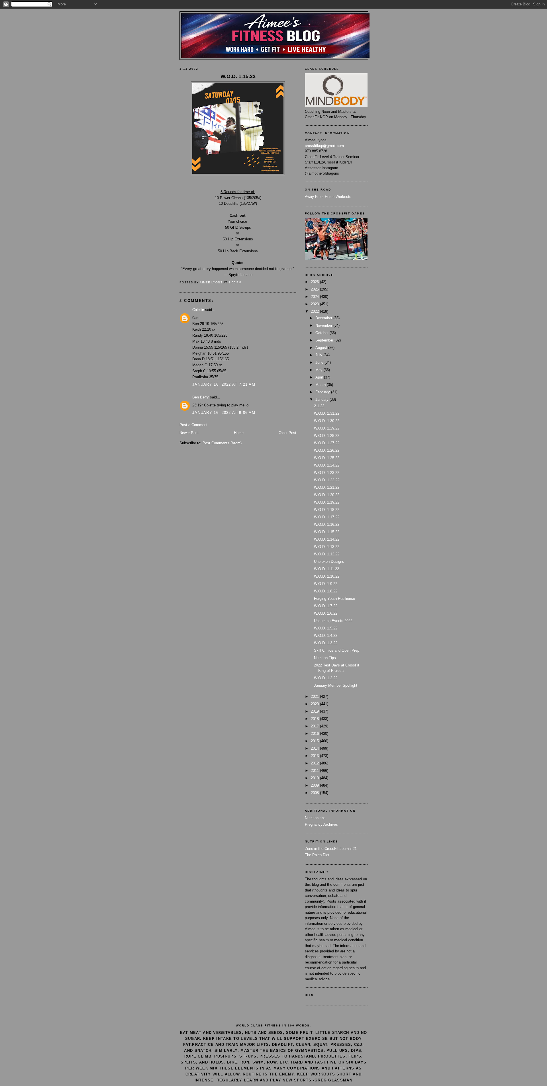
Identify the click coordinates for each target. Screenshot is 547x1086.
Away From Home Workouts (328, 197)
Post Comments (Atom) (222, 443)
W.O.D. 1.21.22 (326, 487)
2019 (315, 711)
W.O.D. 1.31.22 (326, 413)
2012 (315, 763)
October (322, 333)
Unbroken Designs (329, 561)
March (321, 385)
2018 (315, 719)
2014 (315, 748)
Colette (198, 310)
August (321, 347)
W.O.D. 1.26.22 (326, 450)
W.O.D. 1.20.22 (326, 495)
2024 (315, 296)
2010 (315, 778)
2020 (315, 704)
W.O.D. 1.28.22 (326, 435)
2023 (315, 304)
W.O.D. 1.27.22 (326, 443)
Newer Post (189, 433)
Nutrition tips (315, 818)
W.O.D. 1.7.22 (325, 606)
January (322, 399)
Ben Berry (200, 397)
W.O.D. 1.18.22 (326, 510)
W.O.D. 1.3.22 (325, 643)
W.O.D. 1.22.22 (326, 480)
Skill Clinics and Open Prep (336, 650)
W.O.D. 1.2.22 (325, 678)
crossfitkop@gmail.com (324, 146)
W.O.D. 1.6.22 (325, 613)
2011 (315, 770)
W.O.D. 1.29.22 (326, 428)
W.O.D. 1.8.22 (325, 591)
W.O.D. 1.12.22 (326, 554)
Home (239, 433)
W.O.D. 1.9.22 (325, 584)
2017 (315, 726)
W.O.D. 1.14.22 (326, 539)
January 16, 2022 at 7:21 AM (223, 384)
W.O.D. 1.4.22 (325, 635)
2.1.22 (319, 406)
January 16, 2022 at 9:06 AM (223, 412)
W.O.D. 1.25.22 (326, 458)
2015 (315, 741)
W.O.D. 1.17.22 (326, 517)
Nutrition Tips (325, 658)
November (324, 325)
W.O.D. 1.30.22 (326, 421)
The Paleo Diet (317, 855)
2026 (315, 282)
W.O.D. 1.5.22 (325, 628)
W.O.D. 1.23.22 (326, 473)
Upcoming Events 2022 (333, 621)
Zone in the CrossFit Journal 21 (331, 848)
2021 (315, 696)
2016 (315, 733)
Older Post (287, 433)
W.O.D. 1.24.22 (326, 465)
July (319, 355)
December (324, 318)
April (319, 377)
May (319, 370)
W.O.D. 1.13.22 (326, 547)
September (324, 340)
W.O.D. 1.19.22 (326, 502)
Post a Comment (193, 425)
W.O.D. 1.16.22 (326, 524)
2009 (315, 785)
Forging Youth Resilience (334, 598)
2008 (315, 793)
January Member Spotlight (335, 685)
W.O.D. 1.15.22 (326, 532)
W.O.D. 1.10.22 (326, 576)
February (323, 392)
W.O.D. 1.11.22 (326, 569)
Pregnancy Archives (321, 824)
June (319, 362)
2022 (315, 311)
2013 (315, 756)
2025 (315, 289)
